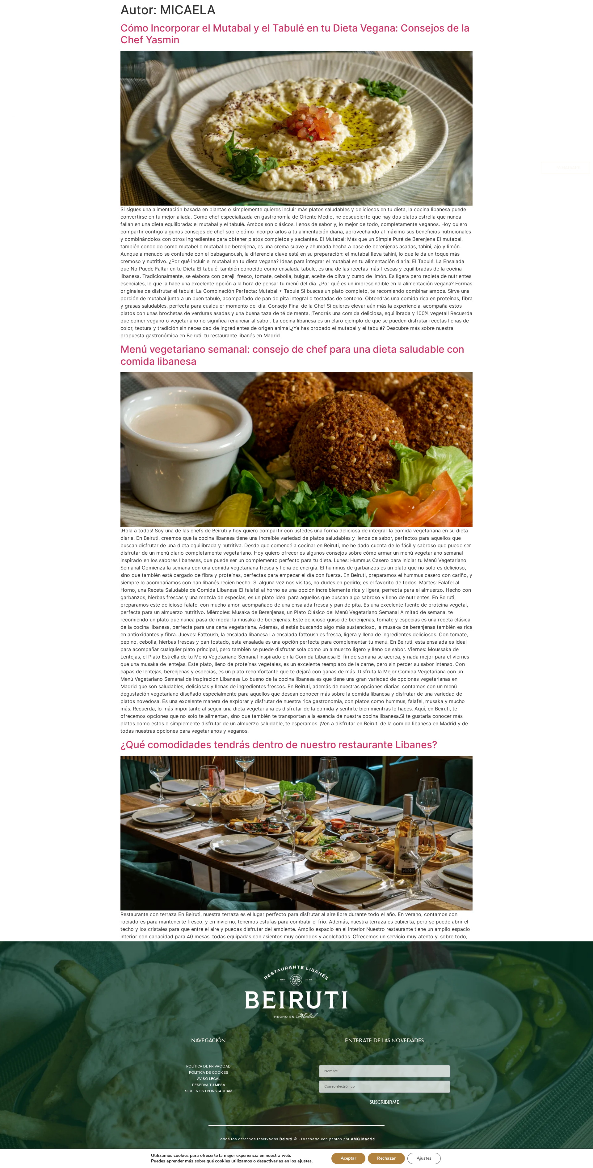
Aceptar (348, 1158)
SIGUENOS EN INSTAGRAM (208, 1091)
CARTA (579, 89)
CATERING (575, 126)
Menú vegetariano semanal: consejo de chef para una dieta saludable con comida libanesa (292, 355)
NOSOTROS (574, 73)
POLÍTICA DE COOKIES (208, 1073)
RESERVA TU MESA (208, 1085)
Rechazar (386, 1158)
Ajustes (424, 1158)
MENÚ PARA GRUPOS (564, 104)
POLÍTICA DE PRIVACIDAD (208, 1066)
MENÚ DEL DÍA (570, 96)
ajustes (304, 1161)
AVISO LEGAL (208, 1079)
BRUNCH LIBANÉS (568, 119)
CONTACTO (574, 149)
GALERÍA (577, 141)
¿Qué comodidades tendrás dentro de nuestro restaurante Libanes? (278, 745)
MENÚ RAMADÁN (568, 111)
